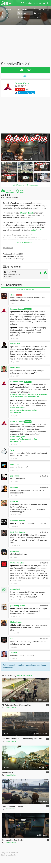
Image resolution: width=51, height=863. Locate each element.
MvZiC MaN (15, 367)
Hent (27, 70)
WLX (12, 450)
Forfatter (28, 309)
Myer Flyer (14, 464)
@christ (13, 327)
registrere (32, 665)
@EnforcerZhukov (18, 565)
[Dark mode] (44, 3)
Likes (21, 192)
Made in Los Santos (9, 855)
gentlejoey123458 (17, 605)
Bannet (18, 295)
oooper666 (14, 551)
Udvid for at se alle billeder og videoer (25, 185)
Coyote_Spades (17, 563)
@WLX (13, 523)
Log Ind (21, 665)
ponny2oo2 (15, 589)
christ (12, 295)
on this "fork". (36, 230)
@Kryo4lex (24, 434)
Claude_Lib (15, 343)
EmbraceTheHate (17, 520)
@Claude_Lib (16, 384)
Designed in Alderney (9, 852)
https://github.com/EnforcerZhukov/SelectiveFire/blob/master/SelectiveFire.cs (28, 395)
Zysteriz (13, 652)
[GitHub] (24, 85)
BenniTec (14, 501)
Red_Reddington (17, 532)
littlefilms (14, 487)
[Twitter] (16, 85)
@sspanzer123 (16, 311)
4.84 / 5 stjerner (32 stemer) (9, 197)
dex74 (12, 638)
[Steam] (21, 85)
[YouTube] (19, 85)
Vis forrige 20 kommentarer (25, 289)
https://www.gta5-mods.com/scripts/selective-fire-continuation (23, 410)
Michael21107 (16, 622)
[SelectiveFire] (25, 147)
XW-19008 (14, 476)
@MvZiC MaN (16, 400)
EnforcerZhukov (23, 83)
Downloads (10, 192)
